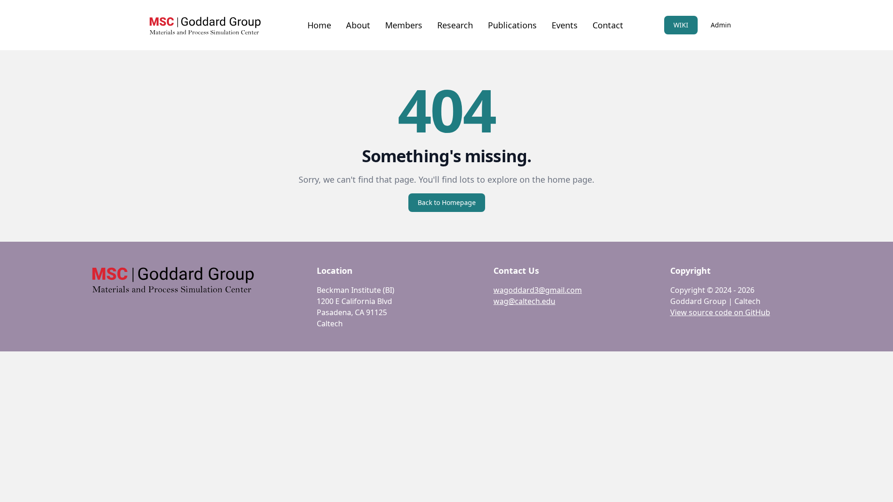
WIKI (680, 24)
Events (565, 25)
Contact (608, 25)
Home (319, 25)
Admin (721, 24)
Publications (512, 25)
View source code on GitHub (720, 312)
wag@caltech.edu (524, 301)
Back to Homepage (447, 202)
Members (403, 25)
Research (455, 25)
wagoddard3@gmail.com (537, 290)
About (358, 25)
